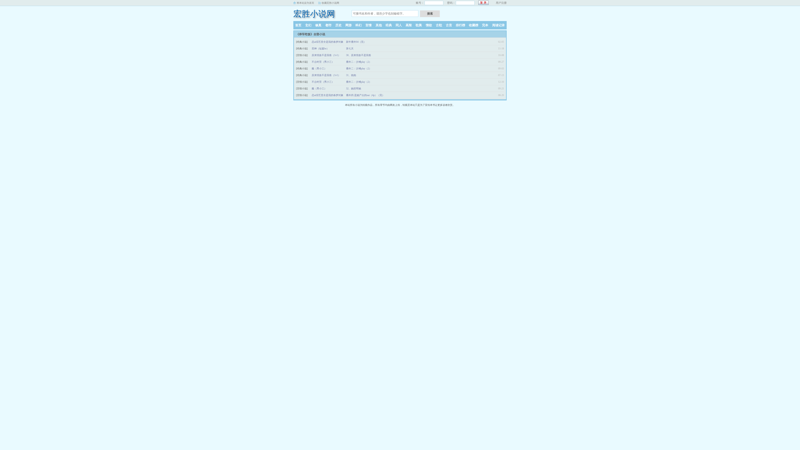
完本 (485, 25)
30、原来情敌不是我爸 (358, 55)
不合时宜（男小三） (323, 61)
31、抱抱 (351, 75)
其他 (379, 25)
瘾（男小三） (319, 68)
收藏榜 (473, 25)
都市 (328, 25)
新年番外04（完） (356, 41)
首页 (298, 25)
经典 (389, 25)
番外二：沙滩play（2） (358, 61)
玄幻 (308, 25)
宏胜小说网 (314, 14)
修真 (318, 25)
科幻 (358, 25)
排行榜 (460, 25)
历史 (338, 25)
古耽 (439, 25)
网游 (348, 25)
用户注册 (501, 2)
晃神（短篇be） (320, 48)
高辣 (409, 25)
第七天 (350, 48)
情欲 (429, 25)
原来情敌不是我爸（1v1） (326, 55)
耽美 (419, 25)
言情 (368, 25)
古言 (449, 25)
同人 (399, 25)
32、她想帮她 (353, 88)
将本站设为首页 (305, 2)
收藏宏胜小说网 (330, 2)
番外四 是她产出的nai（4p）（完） (365, 95)
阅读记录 (498, 25)
